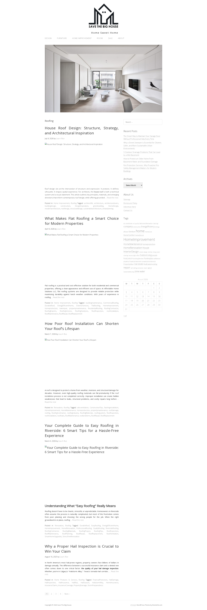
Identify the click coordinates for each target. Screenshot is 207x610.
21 (148, 300)
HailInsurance (64, 582)
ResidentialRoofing (95, 308)
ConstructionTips (96, 407)
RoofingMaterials (86, 413)
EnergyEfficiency (148, 226)
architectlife (88, 203)
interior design (143, 252)
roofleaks (60, 416)
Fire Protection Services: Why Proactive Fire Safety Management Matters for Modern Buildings (141, 168)
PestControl (128, 258)
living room (156, 252)
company (128, 226)
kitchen (150, 252)
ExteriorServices (82, 305)
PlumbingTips (148, 258)
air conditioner (128, 223)
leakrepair (63, 308)
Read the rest (112, 197)
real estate (138, 264)
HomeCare (148, 232)
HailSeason (85, 582)
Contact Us (128, 210)
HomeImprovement (110, 305)
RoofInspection (97, 311)
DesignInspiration (81, 206)
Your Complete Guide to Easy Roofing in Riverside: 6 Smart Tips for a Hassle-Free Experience (82, 430)
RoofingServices (66, 311)
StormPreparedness (95, 585)
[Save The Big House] (103, 26)
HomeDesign (113, 206)
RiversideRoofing (112, 528)
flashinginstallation (111, 407)
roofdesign (65, 208)
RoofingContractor (111, 308)
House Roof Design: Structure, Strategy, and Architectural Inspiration (82, 130)
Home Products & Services (65, 580)
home (140, 231)
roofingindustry (73, 413)
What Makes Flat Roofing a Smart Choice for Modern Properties (82, 221)
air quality (136, 223)
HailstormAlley (97, 582)
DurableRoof (50, 305)
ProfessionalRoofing (84, 528)
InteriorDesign (131, 251)
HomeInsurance (112, 582)
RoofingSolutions (81, 311)
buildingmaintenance (94, 303)
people (154, 255)
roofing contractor (138, 268)
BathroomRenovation (146, 223)
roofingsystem (99, 413)
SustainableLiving (129, 272)
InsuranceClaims (51, 585)
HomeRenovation (68, 528)
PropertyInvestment (135, 261)
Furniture (62, 38)
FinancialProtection (100, 580)
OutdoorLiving (146, 255)
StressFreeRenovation (71, 536)
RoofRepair (63, 314)
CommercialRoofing (110, 303)
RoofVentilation (112, 534)
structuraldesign (76, 208)
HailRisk (75, 582)
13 (143, 296)
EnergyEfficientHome (65, 305)
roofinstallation (112, 311)
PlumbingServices (137, 258)
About (121, 38)
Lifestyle (133, 605)
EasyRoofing (96, 525)
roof (132, 268)
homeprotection (51, 308)
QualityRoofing (98, 528)
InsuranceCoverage (65, 585)
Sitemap (127, 199)
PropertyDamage (80, 585)
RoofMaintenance (51, 314)
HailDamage (113, 580)
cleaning (155, 223)
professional (157, 258)
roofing (47, 413)
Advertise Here (130, 207)
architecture (98, 203)
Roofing (74, 203)
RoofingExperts (50, 311)
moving (126, 255)
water (142, 271)
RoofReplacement (75, 314)
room (145, 268)
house (146, 247)
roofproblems (85, 416)
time (137, 271)
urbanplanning (107, 208)
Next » (67, 594)
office (137, 255)
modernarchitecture (52, 208)
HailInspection (50, 582)
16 (159, 296)
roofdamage (113, 410)
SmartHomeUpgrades (53, 536)
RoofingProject (84, 531)
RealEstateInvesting (150, 264)
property (126, 261)
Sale (110, 38)
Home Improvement (82, 38)
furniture (132, 231)
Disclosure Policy (130, 203)
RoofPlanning (67, 534)
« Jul (125, 316)
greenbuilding (98, 206)
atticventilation (83, 407)
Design (48, 38)
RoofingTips (98, 531)
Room (100, 38)
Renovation (58, 407)
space (150, 268)
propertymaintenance (77, 308)
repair (127, 267)
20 (143, 300)
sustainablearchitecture (92, 208)
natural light (132, 255)
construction (65, 206)
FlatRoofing (96, 305)
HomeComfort (129, 235)
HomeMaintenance (68, 410)
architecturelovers (111, 203)
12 (137, 296)
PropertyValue (129, 264)
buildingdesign (50, 206)
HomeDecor (139, 235)
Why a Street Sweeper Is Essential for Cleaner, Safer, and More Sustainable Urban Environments (143, 145)
